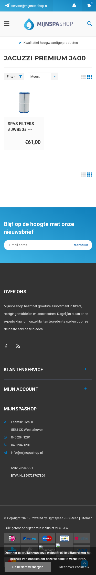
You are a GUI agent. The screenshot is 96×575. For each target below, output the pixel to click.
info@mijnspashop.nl (27, 452)
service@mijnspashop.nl (29, 6)
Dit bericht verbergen (27, 567)
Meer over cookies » (74, 567)
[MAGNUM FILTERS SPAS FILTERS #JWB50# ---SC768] (24, 102)
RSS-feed (72, 518)
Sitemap (86, 518)
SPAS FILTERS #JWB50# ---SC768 (21, 127)
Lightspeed (55, 518)
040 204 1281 (20, 437)
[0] (89, 6)
